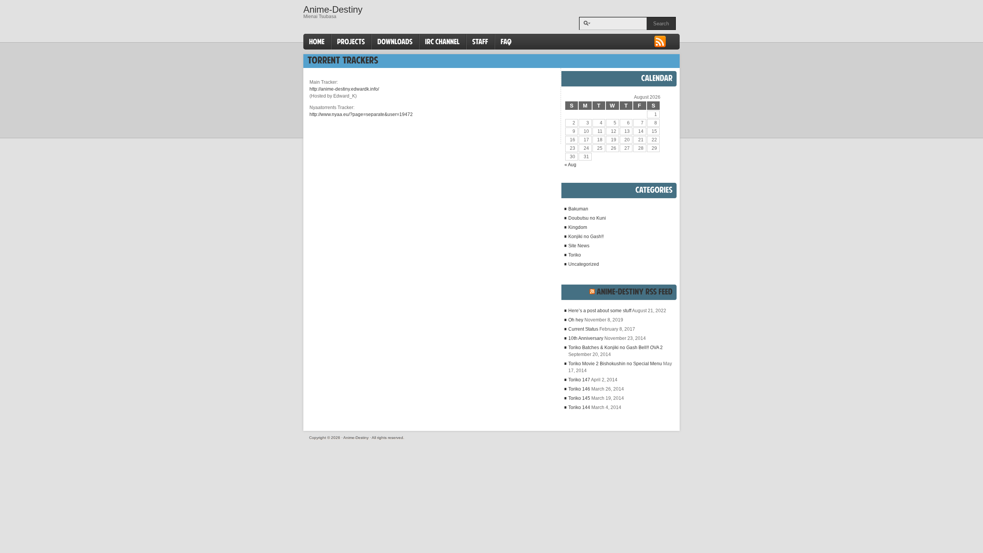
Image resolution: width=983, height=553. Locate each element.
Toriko (574, 255)
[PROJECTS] (351, 42)
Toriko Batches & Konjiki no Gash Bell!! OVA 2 (615, 347)
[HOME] (317, 42)
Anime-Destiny (332, 9)
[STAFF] (480, 42)
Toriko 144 (579, 407)
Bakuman (578, 209)
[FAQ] (506, 42)
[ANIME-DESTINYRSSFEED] (635, 291)
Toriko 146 (579, 389)
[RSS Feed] (660, 46)
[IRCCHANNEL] (442, 42)
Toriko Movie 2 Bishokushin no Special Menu (615, 363)
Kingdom (577, 227)
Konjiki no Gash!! (586, 236)
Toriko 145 (579, 398)
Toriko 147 (579, 379)
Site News (578, 245)
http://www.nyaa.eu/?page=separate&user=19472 (361, 114)
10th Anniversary (585, 338)
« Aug (570, 164)
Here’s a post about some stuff (599, 310)
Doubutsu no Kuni (587, 218)
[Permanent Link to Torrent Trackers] (343, 60)
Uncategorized (583, 264)
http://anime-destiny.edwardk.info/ (344, 89)
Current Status (583, 329)
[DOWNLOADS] (395, 42)
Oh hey (575, 320)
